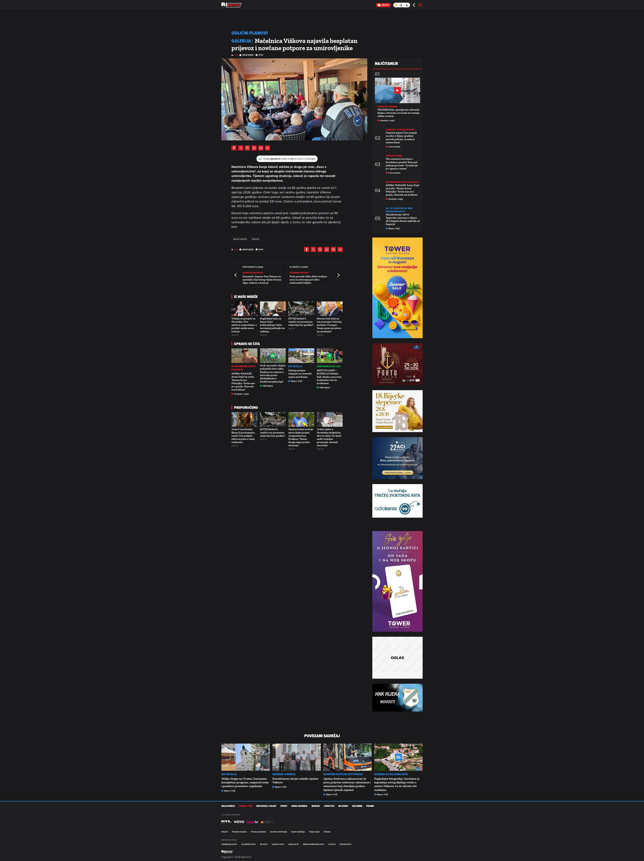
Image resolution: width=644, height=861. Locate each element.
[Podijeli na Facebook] (233, 147)
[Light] (396, 5)
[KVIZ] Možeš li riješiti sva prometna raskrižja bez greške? (300, 321)
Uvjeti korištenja (298, 831)
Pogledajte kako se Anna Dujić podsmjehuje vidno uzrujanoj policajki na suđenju (272, 325)
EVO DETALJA (295, 366)
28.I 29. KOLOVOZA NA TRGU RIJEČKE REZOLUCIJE (399, 210)
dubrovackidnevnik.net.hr (313, 844)
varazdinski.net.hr (248, 844)
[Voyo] (239, 821)
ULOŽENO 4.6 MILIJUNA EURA (391, 774)
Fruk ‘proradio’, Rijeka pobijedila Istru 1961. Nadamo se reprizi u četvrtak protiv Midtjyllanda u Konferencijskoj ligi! (273, 373)
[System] (401, 5)
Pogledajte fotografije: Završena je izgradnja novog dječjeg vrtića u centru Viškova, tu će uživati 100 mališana (397, 784)
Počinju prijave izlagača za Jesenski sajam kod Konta (300, 373)
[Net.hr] (226, 821)
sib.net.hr (264, 844)
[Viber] (247, 147)
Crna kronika (394, 146)
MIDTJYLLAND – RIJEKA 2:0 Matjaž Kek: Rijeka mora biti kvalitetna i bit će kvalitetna (329, 377)
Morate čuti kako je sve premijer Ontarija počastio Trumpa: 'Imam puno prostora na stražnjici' (329, 325)
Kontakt (327, 831)
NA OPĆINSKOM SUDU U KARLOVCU (243, 368)
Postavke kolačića (239, 831)
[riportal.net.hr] (227, 851)
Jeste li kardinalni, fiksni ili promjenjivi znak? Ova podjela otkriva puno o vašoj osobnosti (243, 436)
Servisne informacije (278, 831)
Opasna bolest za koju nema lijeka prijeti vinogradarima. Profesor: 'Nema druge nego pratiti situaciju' (300, 437)
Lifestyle (329, 806)
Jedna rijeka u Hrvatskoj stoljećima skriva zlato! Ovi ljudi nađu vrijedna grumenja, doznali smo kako (329, 437)
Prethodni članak (235, 275)
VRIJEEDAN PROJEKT (299, 272)
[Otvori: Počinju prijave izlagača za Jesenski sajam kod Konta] (301, 355)
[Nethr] (267, 821)
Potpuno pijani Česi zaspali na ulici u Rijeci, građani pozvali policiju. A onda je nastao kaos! (401, 137)
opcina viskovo (240, 238)
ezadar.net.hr (293, 844)
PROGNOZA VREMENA (387, 106)
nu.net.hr (332, 844)
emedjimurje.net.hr (229, 844)
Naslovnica (228, 806)
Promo (370, 806)
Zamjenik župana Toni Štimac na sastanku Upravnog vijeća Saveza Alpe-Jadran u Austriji (262, 279)
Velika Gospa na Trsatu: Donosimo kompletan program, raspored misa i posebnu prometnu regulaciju (245, 782)
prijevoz (255, 238)
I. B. (236, 55)
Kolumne (357, 806)
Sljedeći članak (338, 275)
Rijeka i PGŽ (296, 381)
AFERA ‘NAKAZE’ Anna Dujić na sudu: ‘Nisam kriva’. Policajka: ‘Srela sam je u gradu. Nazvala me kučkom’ (243, 381)
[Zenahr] (252, 821)
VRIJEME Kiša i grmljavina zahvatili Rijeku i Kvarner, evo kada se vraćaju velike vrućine (398, 113)
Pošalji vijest (314, 831)
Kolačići (224, 831)
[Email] (260, 147)
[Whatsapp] (254, 147)
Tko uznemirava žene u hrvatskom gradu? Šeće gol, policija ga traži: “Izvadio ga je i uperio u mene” (402, 163)
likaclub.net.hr (345, 844)
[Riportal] (231, 5)
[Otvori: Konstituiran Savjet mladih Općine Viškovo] (296, 757)
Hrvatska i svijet (241, 394)
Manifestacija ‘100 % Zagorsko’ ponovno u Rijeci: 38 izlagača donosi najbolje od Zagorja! (403, 219)
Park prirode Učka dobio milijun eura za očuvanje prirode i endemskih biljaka (308, 279)
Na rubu (343, 806)
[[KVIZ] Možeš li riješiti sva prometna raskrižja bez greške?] (301, 308)
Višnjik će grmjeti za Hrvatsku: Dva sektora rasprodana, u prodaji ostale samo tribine (244, 325)
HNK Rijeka (267, 385)
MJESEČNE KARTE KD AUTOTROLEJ (343, 774)
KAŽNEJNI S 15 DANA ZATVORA (400, 129)
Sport (283, 806)
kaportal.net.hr (278, 844)
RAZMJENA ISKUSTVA (253, 272)
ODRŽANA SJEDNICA (284, 774)
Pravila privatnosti (258, 831)
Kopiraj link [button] (267, 147)
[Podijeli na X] (240, 147)
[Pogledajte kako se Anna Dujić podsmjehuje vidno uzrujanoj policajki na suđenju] (273, 308)
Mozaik (316, 806)
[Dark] (407, 5)
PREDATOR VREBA (394, 155)
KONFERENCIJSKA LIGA (329, 366)
